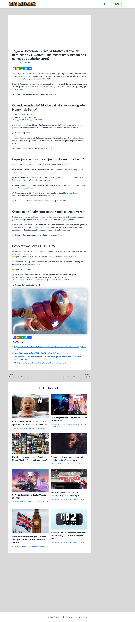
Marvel (65, 193)
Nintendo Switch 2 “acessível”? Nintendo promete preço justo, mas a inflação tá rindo (68, 535)
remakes (67, 170)
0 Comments (16, 428)
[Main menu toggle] (110, 4)
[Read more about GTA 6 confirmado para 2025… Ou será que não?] (30, 480)
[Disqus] (49, 580)
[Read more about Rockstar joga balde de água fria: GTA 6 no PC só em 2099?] (69, 404)
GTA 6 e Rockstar (66, 424)
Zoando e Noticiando (29, 428)
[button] (105, 4)
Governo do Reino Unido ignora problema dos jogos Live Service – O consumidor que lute (30, 539)
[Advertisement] (49, 34)
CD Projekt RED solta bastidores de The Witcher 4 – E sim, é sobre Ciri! (40, 363)
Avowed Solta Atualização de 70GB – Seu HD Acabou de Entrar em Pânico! (41, 353)
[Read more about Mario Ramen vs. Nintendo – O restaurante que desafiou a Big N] (69, 479)
